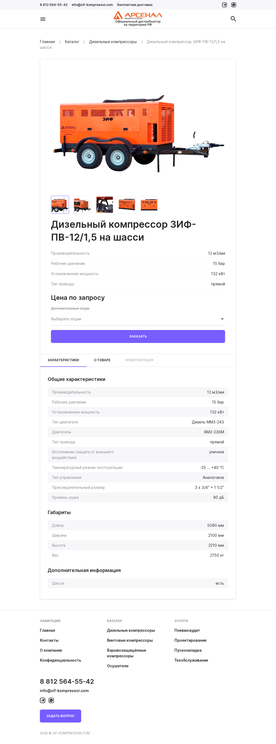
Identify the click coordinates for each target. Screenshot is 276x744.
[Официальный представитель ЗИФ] (138, 18)
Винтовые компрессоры (130, 640)
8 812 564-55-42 (53, 5)
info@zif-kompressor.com (92, 5)
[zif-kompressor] (224, 4)
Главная (47, 630)
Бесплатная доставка (135, 5)
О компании (51, 650)
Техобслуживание (191, 660)
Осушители (117, 666)
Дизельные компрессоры (131, 630)
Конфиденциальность (60, 660)
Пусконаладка (188, 650)
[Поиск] (233, 19)
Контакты (49, 640)
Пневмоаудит (187, 630)
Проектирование (190, 640)
